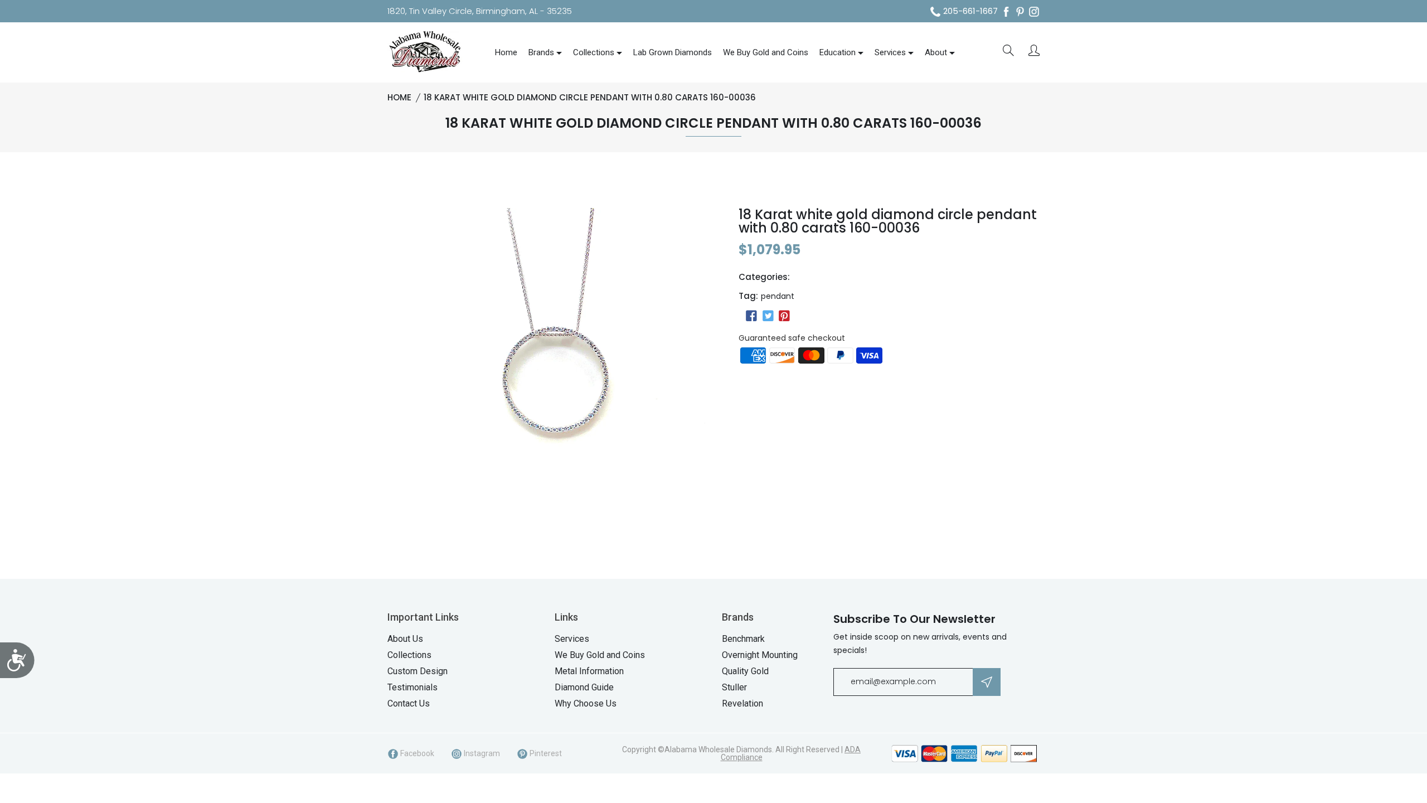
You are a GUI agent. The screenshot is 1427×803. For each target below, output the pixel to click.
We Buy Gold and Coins (765, 52)
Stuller (734, 687)
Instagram (481, 753)
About (936, 52)
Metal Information (589, 671)
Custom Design (417, 671)
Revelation (742, 703)
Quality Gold (745, 671)
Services (890, 52)
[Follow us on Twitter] (767, 316)
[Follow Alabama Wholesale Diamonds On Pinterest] (1020, 11)
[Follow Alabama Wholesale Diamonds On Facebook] (1006, 11)
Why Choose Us (586, 703)
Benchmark (743, 638)
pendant (777, 296)
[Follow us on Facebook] (751, 316)
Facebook (416, 753)
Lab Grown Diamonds (672, 52)
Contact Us (408, 703)
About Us (405, 638)
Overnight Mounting (760, 655)
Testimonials (412, 687)
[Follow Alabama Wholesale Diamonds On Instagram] (1034, 11)
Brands (541, 52)
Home (506, 52)
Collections (593, 52)
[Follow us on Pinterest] (784, 316)
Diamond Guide (584, 687)
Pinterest (545, 753)
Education (837, 52)
